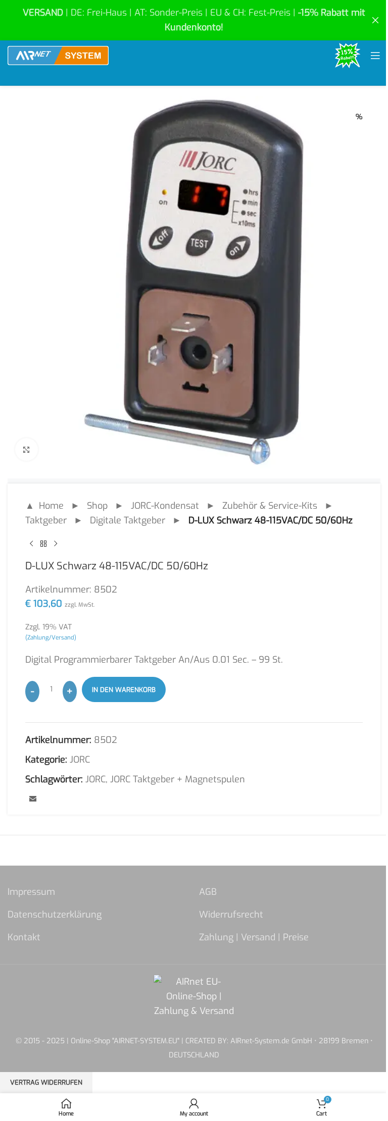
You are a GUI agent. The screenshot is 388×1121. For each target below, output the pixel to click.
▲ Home (44, 506)
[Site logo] (58, 55)
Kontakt (24, 937)
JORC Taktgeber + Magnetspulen (177, 779)
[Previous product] (31, 544)
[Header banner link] (194, 20)
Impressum (31, 892)
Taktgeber (46, 520)
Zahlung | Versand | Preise (254, 937)
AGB (208, 892)
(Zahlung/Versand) (50, 637)
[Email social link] (32, 799)
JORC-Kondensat (165, 506)
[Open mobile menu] (375, 55)
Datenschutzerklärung (55, 915)
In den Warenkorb (124, 689)
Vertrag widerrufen (46, 1082)
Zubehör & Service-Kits (269, 506)
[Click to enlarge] (26, 449)
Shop (97, 506)
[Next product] (56, 544)
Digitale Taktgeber (127, 520)
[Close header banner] (375, 20)
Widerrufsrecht (231, 915)
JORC (80, 760)
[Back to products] (43, 544)
